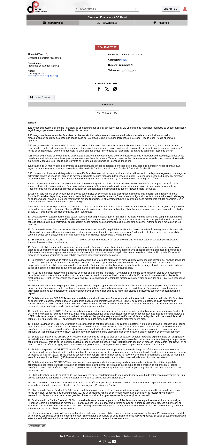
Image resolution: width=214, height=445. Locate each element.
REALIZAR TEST (107, 47)
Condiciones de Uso (91, 436)
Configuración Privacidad (134, 436)
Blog (61, 436)
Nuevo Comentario (43, 97)
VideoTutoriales (72, 436)
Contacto (152, 436)
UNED (123, 60)
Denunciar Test (37, 426)
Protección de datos (112, 436)
